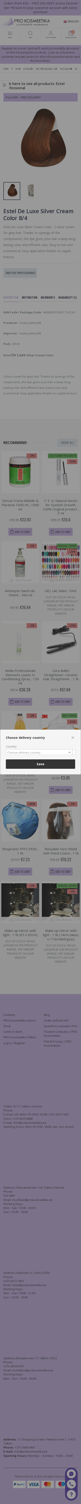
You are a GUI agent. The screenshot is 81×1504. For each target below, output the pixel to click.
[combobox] (40, 752)
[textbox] (39, 752)
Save (40, 764)
